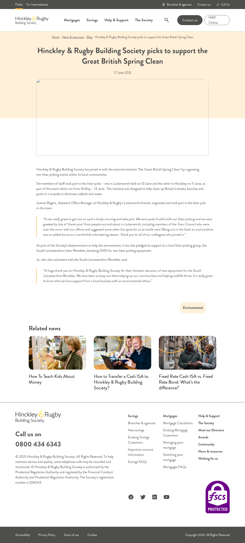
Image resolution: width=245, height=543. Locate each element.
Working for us (208, 458)
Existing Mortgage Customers (175, 433)
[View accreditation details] (218, 497)
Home (55, 37)
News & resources (73, 37)
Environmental (193, 307)
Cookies (92, 535)
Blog (89, 37)
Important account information (140, 452)
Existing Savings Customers (138, 440)
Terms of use (71, 535)
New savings (136, 430)
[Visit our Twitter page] (143, 497)
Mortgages (72, 20)
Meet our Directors (211, 430)
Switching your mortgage (173, 457)
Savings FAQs (137, 461)
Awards (203, 437)
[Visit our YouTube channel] (166, 497)
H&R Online (213, 20)
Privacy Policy (46, 535)
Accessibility (22, 535)
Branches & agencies (179, 4)
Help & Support (116, 20)
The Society (144, 20)
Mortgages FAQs (174, 466)
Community (206, 444)
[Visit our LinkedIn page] (155, 497)
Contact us (204, 4)
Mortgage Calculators (178, 423)
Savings (92, 20)
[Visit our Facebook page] (131, 497)
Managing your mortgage (173, 445)
